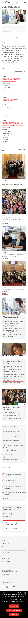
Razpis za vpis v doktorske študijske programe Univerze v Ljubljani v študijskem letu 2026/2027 (11, 80)
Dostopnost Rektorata (7, 577)
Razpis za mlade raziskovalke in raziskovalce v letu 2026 (10, 100)
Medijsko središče (6, 561)
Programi (7, 28)
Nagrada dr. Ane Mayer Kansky (12, 362)
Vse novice (21, 149)
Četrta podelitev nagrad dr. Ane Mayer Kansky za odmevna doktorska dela (13, 183)
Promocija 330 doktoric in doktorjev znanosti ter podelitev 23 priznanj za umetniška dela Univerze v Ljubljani (12, 219)
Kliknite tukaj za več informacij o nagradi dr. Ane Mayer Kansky (13, 381)
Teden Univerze (6, 558)
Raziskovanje (6, 544)
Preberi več (5, 223)
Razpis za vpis (8, 31)
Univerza (5, 547)
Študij (4, 540)
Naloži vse (13, 614)
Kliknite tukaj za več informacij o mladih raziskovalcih (13, 335)
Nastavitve (14, 606)
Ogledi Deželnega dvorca (8, 556)
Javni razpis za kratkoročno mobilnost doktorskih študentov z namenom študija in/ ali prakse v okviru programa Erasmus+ (12, 124)
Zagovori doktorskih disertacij (11, 408)
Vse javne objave (19, 71)
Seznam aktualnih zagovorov (12, 418)
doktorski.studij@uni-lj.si (13, 528)
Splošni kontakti (6, 574)
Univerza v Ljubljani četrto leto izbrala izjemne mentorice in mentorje (12, 255)
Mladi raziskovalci (10, 317)
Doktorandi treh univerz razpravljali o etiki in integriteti (14, 290)
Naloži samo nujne (14, 610)
